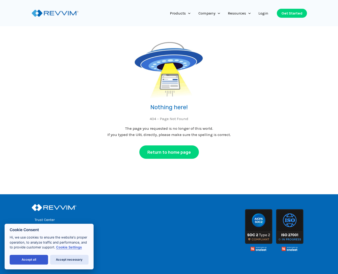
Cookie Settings (69, 247)
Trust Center (44, 220)
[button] (188, 13)
